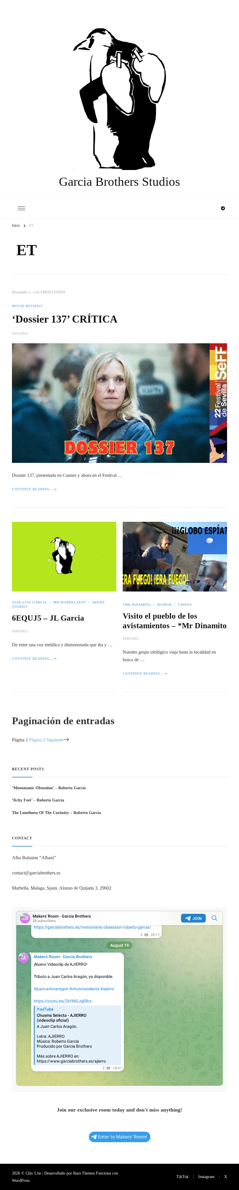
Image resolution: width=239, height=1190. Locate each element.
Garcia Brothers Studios (119, 181)
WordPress (20, 1180)
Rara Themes (84, 1173)
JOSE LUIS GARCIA (29, 602)
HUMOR (164, 604)
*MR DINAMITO (137, 604)
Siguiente (55, 739)
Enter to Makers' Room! (122, 1137)
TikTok (182, 1176)
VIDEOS (185, 604)
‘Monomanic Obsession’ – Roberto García (49, 787)
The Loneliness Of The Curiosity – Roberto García (56, 812)
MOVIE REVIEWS (27, 306)
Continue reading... (32, 489)
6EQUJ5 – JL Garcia (48, 618)
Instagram (206, 1176)
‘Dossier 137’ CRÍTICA (64, 319)
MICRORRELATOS (69, 602)
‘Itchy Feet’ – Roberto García (38, 800)
